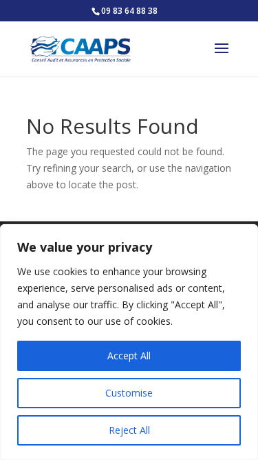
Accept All (129, 355)
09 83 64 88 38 (129, 11)
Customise (129, 392)
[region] (129, 342)
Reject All (129, 430)
